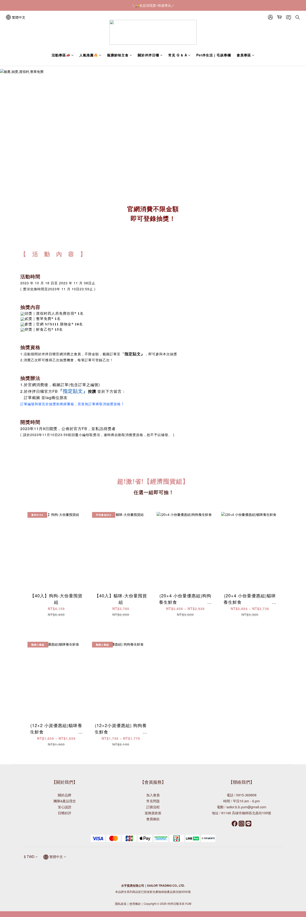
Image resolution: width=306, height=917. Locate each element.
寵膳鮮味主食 (118, 55)
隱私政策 (120, 903)
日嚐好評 (64, 812)
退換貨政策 (153, 812)
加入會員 (153, 795)
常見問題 (153, 800)
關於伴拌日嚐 (148, 55)
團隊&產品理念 (65, 800)
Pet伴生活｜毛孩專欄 (213, 55)
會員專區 (244, 55)
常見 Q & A (177, 55)
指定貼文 (133, 353)
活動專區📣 (61, 55)
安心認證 (64, 806)
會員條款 (153, 818)
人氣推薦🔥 (88, 55)
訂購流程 (153, 806)
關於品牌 (64, 795)
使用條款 (135, 903)
